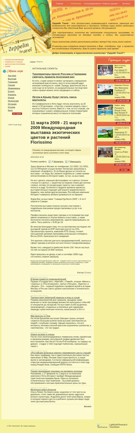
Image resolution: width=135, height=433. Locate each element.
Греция (11, 85)
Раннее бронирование (14, 60)
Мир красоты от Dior (40, 316)
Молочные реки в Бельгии (43, 390)
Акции (7, 66)
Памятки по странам (14, 62)
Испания (12, 104)
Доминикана (14, 88)
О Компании (75, 3)
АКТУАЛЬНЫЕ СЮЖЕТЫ (44, 68)
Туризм (45, 277)
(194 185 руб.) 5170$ (122, 142)
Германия (13, 82)
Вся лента (87, 406)
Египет (11, 91)
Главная (59, 3)
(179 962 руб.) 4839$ (122, 80)
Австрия (12, 76)
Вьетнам (12, 79)
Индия (11, 98)
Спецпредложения (93, 3)
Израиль (12, 95)
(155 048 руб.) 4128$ (122, 164)
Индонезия (13, 101)
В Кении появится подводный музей (48, 279)
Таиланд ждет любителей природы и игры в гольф (55, 297)
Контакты (126, 3)
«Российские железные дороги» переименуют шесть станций (61, 353)
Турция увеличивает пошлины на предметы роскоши (56, 371)
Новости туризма (110, 3)
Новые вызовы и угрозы (42, 334)
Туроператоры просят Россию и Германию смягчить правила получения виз (59, 75)
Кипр (10, 110)
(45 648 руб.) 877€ (123, 123)
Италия (11, 107)
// (57, 161)
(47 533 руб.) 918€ (123, 100)
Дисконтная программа (15, 64)
